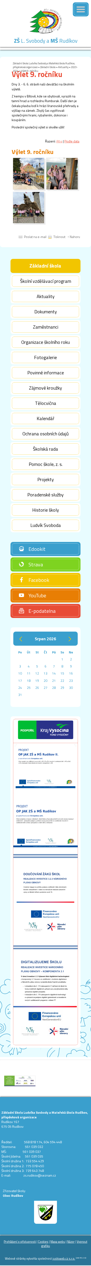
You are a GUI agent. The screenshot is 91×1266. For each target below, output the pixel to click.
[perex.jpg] (28, 188)
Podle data (71, 141)
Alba (59, 141)
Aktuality (63, 67)
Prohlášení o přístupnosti (20, 1241)
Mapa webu (57, 1241)
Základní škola (48, 67)
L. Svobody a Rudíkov (45, 41)
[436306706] (28, 222)
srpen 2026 (45, 638)
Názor (71, 1241)
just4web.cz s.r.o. (63, 1258)
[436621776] (62, 188)
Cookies (43, 1241)
